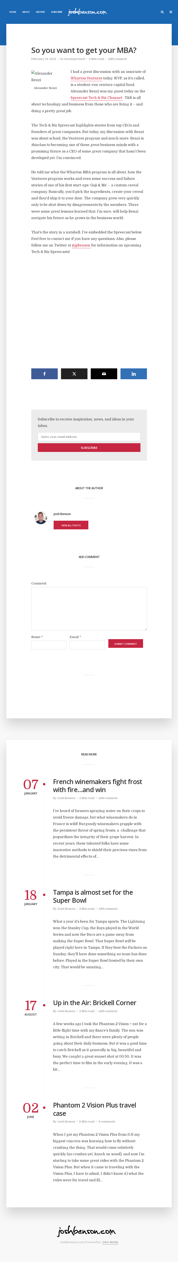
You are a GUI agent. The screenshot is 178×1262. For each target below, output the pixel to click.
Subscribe (56, 12)
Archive (40, 12)
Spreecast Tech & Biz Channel (97, 98)
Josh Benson (66, 798)
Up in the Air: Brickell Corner (94, 1003)
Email (75, 636)
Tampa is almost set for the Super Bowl (93, 896)
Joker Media (110, 1242)
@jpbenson (81, 245)
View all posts (71, 525)
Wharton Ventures (86, 78)
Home (12, 12)
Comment (38, 583)
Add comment (117, 59)
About (26, 12)
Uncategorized (74, 59)
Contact (73, 12)
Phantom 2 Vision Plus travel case (94, 1109)
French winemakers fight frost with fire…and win (97, 786)
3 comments (106, 1121)
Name (37, 636)
